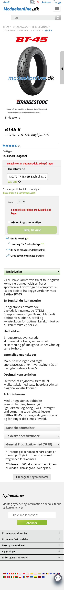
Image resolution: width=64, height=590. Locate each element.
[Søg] (58, 18)
